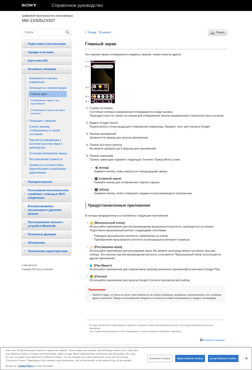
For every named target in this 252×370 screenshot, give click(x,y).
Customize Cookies (159, 358)
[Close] (246, 358)
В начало (105, 32)
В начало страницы (214, 340)
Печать (220, 32)
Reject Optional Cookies (190, 358)
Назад (92, 32)
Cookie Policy (25, 366)
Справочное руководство (77, 5)
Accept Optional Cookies (223, 358)
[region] (126, 358)
